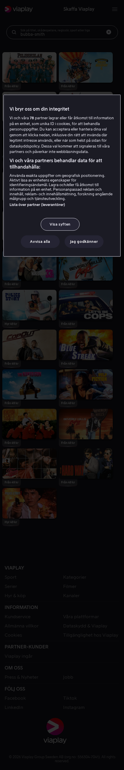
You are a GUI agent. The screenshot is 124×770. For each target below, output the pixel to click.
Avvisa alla (40, 241)
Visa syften (60, 224)
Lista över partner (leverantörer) (37, 204)
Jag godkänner (84, 241)
